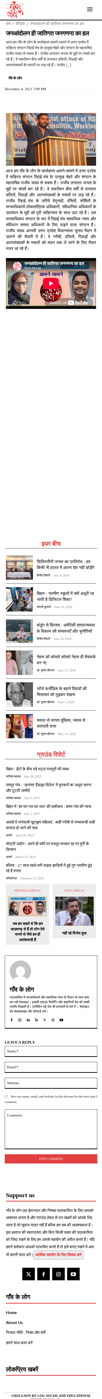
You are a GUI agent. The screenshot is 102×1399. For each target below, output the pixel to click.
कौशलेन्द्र (11, 878)
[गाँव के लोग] (20, 971)
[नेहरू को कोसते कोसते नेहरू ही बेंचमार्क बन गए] (19, 662)
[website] (53, 1019)
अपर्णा (9, 835)
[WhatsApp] (32, 102)
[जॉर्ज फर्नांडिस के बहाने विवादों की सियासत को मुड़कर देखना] (19, 694)
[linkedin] (28, 1019)
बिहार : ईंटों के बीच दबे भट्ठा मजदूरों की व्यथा (37, 769)
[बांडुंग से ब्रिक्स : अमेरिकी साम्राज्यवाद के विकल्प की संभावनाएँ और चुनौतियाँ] (19, 631)
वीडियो (20, 24)
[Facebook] (10, 102)
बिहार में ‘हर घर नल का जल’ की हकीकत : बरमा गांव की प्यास (48, 806)
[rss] (36, 1019)
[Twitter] (21, 102)
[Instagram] (58, 1274)
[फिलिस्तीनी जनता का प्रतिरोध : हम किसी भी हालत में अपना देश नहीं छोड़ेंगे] (19, 568)
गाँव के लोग (15, 78)
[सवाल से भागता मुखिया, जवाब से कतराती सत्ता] (19, 726)
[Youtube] (73, 1274)
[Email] (43, 102)
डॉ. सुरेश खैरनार (46, 670)
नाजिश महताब (13, 776)
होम (8, 24)
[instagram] (20, 1019)
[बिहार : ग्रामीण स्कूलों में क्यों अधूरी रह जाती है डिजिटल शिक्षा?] (19, 599)
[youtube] (61, 1019)
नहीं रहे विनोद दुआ (74, 933)
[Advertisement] (51, 485)
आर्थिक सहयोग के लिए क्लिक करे (58, 1255)
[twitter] (44, 1019)
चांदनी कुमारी (44, 607)
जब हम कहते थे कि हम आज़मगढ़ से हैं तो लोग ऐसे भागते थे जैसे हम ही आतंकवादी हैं (28, 932)
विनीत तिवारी (43, 575)
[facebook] (11, 1019)
